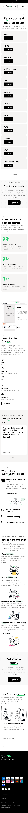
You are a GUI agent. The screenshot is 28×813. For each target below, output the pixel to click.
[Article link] (14, 723)
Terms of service (16, 805)
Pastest (7, 798)
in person (11, 0)
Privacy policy (4, 802)
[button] (3, 6)
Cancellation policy (5, 807)
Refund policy (13, 802)
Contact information (6, 805)
